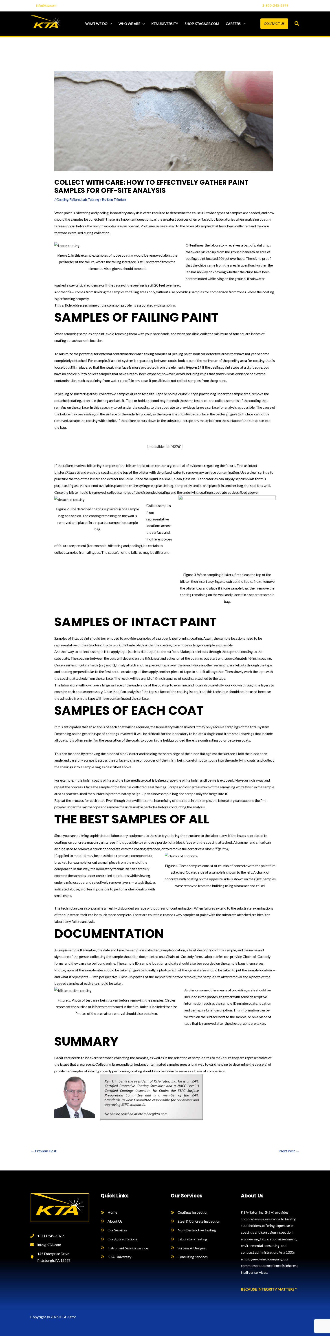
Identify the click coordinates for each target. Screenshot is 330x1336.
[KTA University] (116, 1256)
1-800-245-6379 (275, 5)
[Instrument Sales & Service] (124, 1248)
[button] (110, 23)
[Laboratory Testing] (189, 1239)
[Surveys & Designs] (188, 1248)
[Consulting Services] (189, 1256)
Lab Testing (90, 199)
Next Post (289, 1151)
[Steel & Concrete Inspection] (195, 1221)
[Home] (109, 1212)
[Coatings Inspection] (189, 1212)
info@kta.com (46, 5)
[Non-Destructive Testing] (193, 1230)
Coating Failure (68, 199)
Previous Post (43, 1151)
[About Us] (111, 1221)
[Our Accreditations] (119, 1239)
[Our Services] (114, 1230)
